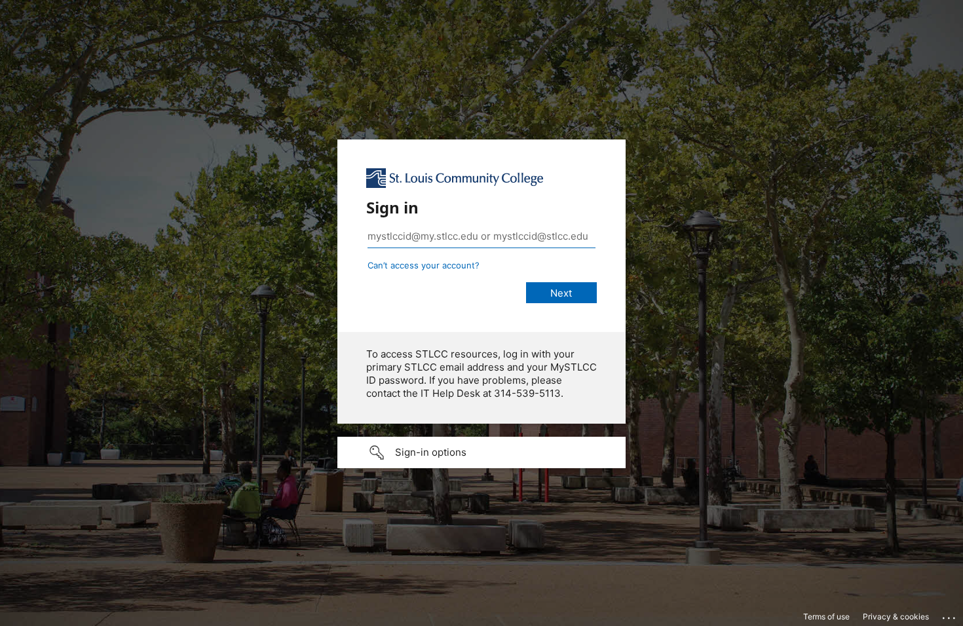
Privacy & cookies (896, 616)
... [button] (950, 614)
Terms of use (826, 616)
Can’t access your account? (424, 265)
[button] (481, 452)
